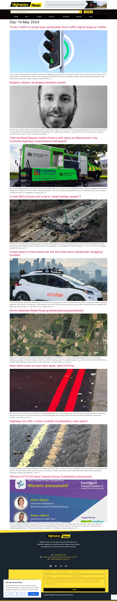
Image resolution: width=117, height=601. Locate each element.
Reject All (22, 594)
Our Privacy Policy (67, 595)
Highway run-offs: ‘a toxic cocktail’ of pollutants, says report (48, 421)
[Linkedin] (88, 11)
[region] (22, 589)
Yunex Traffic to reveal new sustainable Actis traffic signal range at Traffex (58, 27)
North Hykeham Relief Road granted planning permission (46, 310)
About (91, 16)
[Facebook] (91, 11)
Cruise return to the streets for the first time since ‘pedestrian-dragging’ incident (56, 253)
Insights (39, 16)
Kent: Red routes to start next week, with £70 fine (42, 365)
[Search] (80, 11)
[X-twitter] (85, 11)
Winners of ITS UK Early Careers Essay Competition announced (51, 476)
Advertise (79, 16)
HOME (16, 16)
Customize (11, 594)
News (27, 16)
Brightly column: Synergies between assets (38, 82)
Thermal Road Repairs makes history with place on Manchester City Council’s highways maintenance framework (53, 139)
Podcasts (51, 16)
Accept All (33, 594)
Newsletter (66, 16)
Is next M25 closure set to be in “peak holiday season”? (45, 196)
